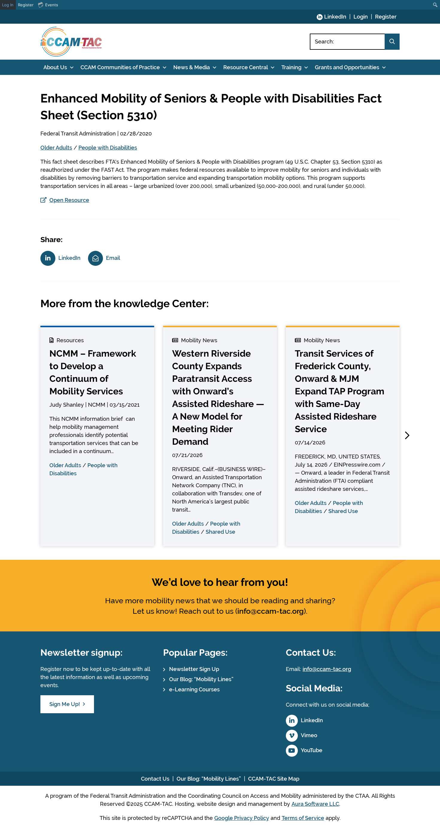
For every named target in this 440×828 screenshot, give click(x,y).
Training (291, 67)
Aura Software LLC (315, 804)
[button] (407, 435)
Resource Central (245, 67)
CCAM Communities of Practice (120, 67)
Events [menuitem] (51, 4)
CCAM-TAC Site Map (273, 779)
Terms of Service (303, 818)
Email (113, 258)
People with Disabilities (107, 147)
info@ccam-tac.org (270, 611)
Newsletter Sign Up (194, 669)
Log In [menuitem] (7, 4)
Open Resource (69, 200)
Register (386, 16)
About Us (55, 67)
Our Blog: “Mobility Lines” (201, 679)
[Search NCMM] (392, 42)
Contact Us (155, 779)
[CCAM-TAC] (71, 42)
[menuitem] (435, 5)
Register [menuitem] (26, 4)
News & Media (191, 67)
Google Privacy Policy (241, 818)
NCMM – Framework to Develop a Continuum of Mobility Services (92, 372)
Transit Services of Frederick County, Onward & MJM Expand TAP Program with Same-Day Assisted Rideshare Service (339, 391)
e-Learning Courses (194, 689)
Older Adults (56, 147)
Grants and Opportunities (347, 67)
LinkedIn (335, 16)
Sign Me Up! (64, 704)
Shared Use (220, 532)
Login (360, 16)
